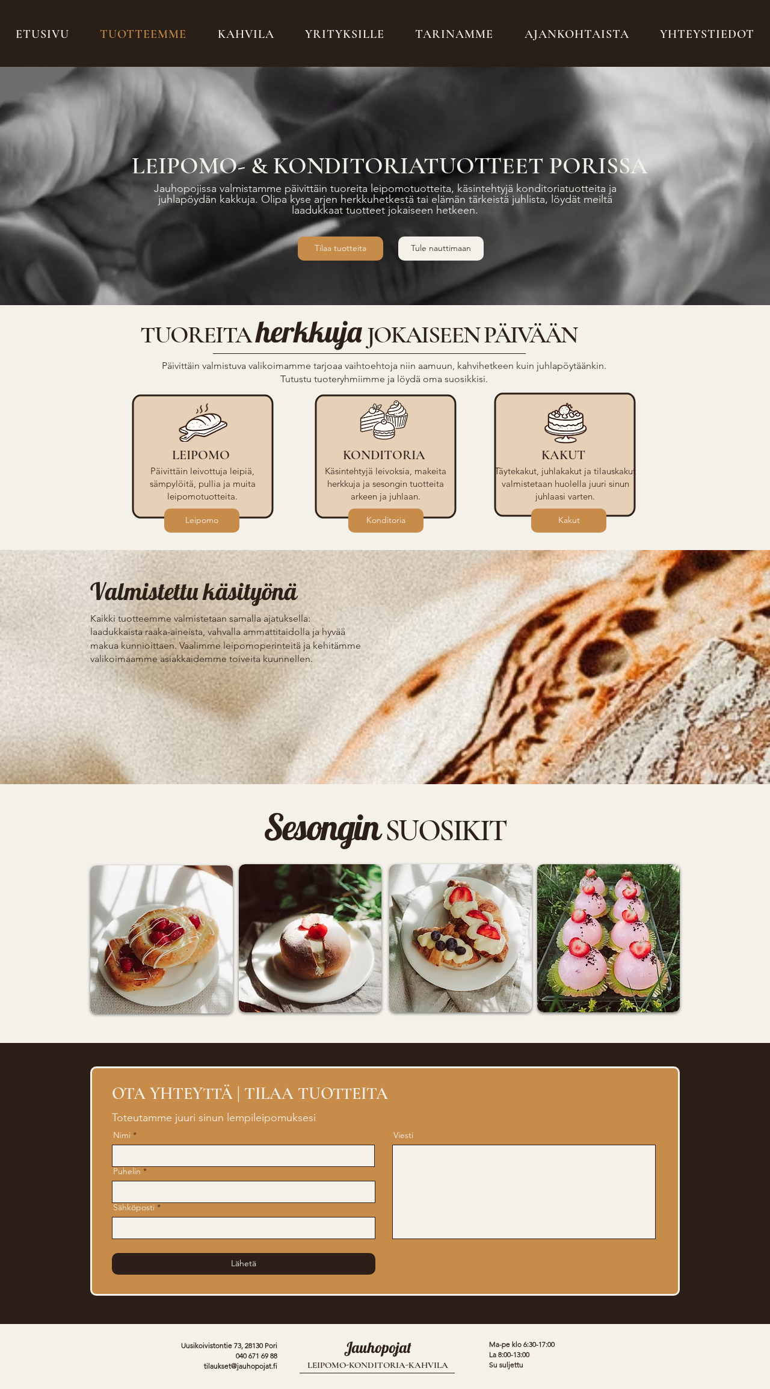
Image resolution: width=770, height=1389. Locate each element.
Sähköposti (134, 1207)
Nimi (122, 1135)
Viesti (403, 1135)
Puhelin (127, 1171)
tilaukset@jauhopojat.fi (240, 1365)
